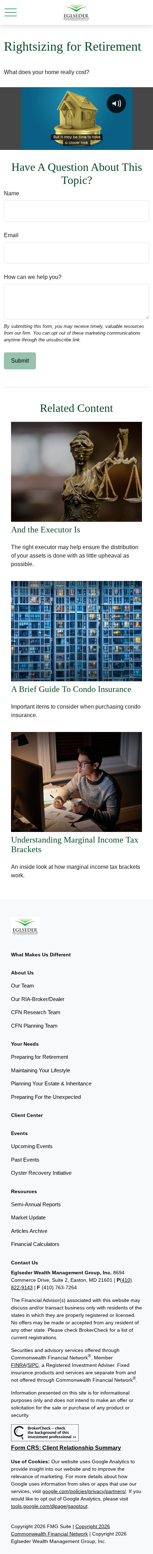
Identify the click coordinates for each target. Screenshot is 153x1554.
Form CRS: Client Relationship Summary (66, 1448)
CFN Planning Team (34, 1026)
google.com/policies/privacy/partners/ (84, 1491)
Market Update (28, 1217)
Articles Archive (29, 1231)
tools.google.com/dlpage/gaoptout (49, 1506)
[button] (41, 954)
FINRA (18, 1365)
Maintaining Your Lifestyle (40, 1070)
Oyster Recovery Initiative (41, 1173)
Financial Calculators (35, 1244)
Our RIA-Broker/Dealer (37, 999)
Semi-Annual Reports (36, 1204)
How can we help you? (33, 277)
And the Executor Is (45, 529)
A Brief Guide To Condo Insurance (71, 689)
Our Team (22, 986)
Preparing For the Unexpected (46, 1097)
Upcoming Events (32, 1146)
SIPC (33, 1365)
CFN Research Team (35, 1012)
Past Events (25, 1160)
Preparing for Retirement (39, 1057)
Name (11, 193)
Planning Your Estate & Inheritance (51, 1083)
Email (11, 235)
